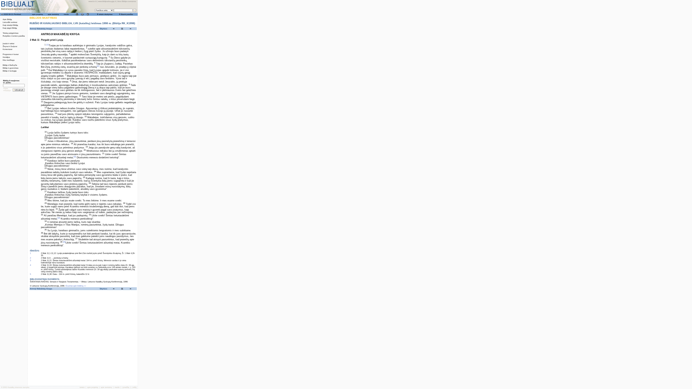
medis (66, 14)
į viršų (134, 387)
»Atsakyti (7, 90)
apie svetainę (53, 14)
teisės (82, 387)
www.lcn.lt (92, 1)
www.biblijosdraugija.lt (107, 1)
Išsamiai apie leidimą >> (75, 286)
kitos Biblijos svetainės (126, 1)
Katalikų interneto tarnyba (18, 387)
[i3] (75, 157)
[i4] (58, 218)
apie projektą (37, 14)
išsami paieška (127, 14)
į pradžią (125, 387)
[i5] (64, 242)
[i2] (98, 66)
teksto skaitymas (105, 14)
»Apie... (6, 89)
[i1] (47, 45)
